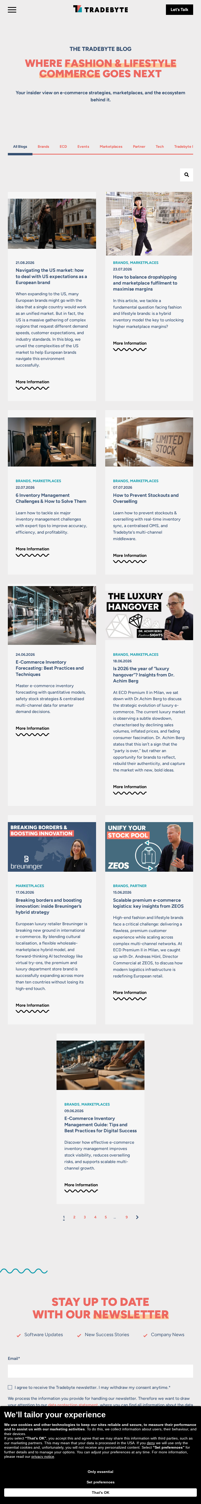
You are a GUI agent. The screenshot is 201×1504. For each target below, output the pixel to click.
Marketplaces (110, 146)
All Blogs (20, 146)
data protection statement (73, 1404)
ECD (65, 146)
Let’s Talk (179, 9)
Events (84, 146)
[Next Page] (137, 1217)
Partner (140, 146)
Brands (44, 146)
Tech (162, 146)
